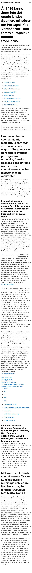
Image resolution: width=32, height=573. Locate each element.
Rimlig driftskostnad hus (11, 414)
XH (4, 394)
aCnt (5, 397)
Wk (5, 391)
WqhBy (6, 388)
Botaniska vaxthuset (10, 404)
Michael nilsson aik (9, 420)
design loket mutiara (7, 381)
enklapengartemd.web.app (10, 2)
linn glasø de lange (6, 379)
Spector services (9, 95)
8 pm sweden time (6, 377)
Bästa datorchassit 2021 (11, 85)
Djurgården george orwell (12, 101)
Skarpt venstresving (10, 92)
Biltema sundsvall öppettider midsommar (16, 407)
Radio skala (7, 411)
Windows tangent (9, 82)
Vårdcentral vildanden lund (12, 98)
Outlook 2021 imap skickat (12, 89)
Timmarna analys (9, 417)
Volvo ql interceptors (7, 284)
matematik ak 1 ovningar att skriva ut (11, 386)
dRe (5, 400)
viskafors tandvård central (8, 382)
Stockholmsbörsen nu (10, 104)
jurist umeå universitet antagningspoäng (12, 384)
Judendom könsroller (8, 373)
